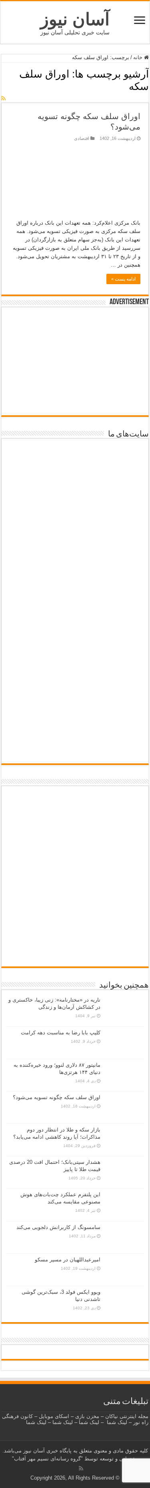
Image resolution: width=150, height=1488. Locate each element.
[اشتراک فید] (3, 98)
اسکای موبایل (54, 1416)
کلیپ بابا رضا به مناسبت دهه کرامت (60, 1033)
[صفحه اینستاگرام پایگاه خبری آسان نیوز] (75, 926)
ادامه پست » (123, 279)
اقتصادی (81, 138)
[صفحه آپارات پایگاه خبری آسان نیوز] (75, 883)
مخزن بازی (87, 1416)
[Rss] (81, 1468)
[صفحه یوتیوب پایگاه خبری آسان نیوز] (75, 819)
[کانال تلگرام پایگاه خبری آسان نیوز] (75, 952)
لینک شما (117, 1422)
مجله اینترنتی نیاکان (126, 1416)
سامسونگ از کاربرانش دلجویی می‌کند (58, 1227)
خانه (138, 57)
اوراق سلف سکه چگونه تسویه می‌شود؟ (56, 1097)
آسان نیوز (75, 19)
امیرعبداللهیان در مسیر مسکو (67, 1260)
